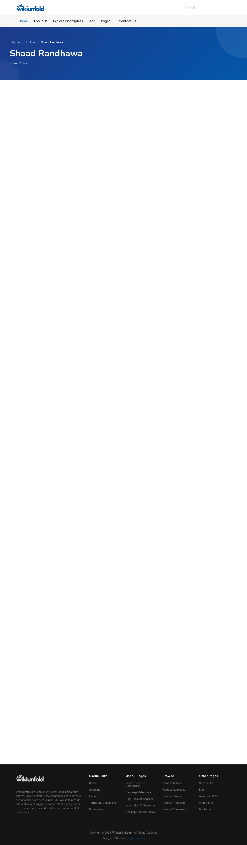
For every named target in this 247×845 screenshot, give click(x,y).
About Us (40, 21)
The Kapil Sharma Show (140, 812)
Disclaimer (205, 809)
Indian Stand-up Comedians (135, 784)
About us (94, 789)
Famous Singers (172, 796)
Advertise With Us (210, 796)
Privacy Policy (97, 809)
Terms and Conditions (102, 802)
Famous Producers (173, 802)
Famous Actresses (173, 789)
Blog (92, 21)
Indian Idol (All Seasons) (140, 805)
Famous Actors (171, 783)
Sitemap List (206, 783)
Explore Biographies (68, 21)
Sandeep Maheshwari (139, 792)
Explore (30, 42)
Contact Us (127, 21)
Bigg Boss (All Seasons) (140, 799)
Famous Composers (174, 809)
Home (23, 21)
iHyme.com (138, 838)
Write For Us (206, 802)
